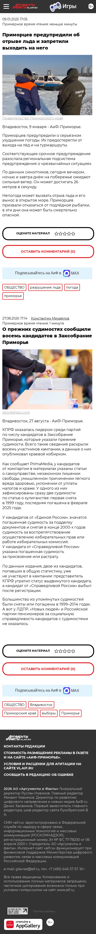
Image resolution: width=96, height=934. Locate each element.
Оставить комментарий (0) (48, 251)
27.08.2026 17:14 (14, 318)
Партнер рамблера (44, 911)
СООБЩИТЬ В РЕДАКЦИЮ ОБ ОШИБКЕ (38, 775)
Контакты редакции (24, 746)
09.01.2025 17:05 (14, 19)
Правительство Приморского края (32, 118)
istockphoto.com (16, 412)
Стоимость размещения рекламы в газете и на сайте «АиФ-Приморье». (46, 755)
